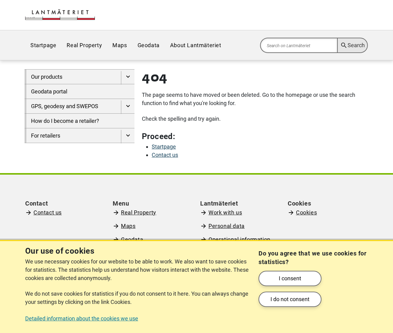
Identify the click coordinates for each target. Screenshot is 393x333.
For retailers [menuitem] (45, 135)
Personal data (226, 226)
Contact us (47, 212)
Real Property (138, 212)
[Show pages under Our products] (127, 78)
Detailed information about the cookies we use (81, 318)
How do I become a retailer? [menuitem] (65, 121)
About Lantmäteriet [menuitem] (195, 45)
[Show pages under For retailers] (127, 136)
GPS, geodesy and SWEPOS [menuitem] (64, 106)
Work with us (225, 212)
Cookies (306, 212)
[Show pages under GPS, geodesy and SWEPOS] (127, 107)
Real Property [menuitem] (84, 45)
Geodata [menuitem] (149, 45)
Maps (128, 226)
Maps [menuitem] (119, 45)
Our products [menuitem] (46, 77)
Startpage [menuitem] (43, 45)
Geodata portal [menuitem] (49, 91)
